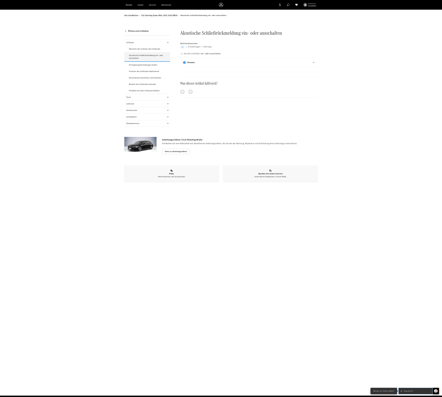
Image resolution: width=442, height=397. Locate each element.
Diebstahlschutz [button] (132, 123)
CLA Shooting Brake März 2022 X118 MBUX (159, 15)
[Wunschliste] (296, 5)
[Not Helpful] (190, 92)
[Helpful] (182, 92)
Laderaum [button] (130, 104)
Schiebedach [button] (131, 117)
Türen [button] (128, 97)
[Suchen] (288, 5)
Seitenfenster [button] (131, 110)
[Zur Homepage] (221, 4)
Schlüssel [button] (130, 42)
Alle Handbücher (131, 15)
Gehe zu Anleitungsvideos (176, 151)
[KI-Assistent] (436, 391)
